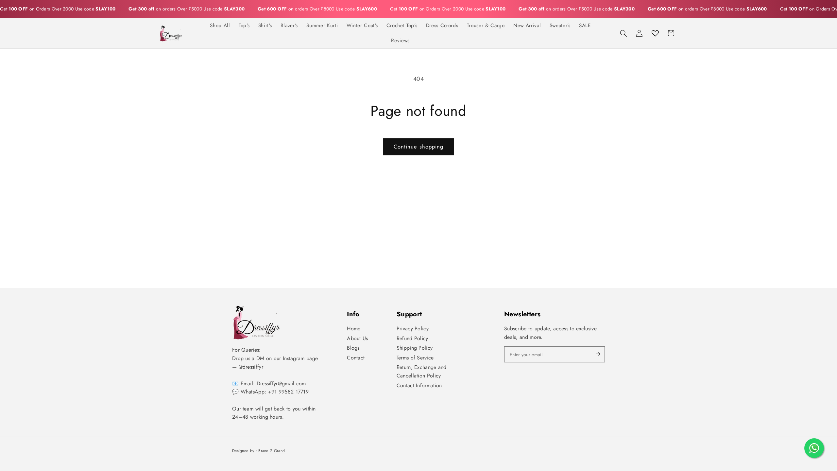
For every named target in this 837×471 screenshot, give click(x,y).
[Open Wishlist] (655, 33)
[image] (256, 322)
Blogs (353, 348)
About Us (357, 338)
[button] (623, 33)
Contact (356, 357)
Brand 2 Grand (271, 451)
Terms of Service (415, 357)
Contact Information (419, 385)
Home (353, 328)
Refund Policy (412, 338)
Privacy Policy (413, 328)
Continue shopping (419, 146)
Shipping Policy (415, 348)
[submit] (592, 354)
